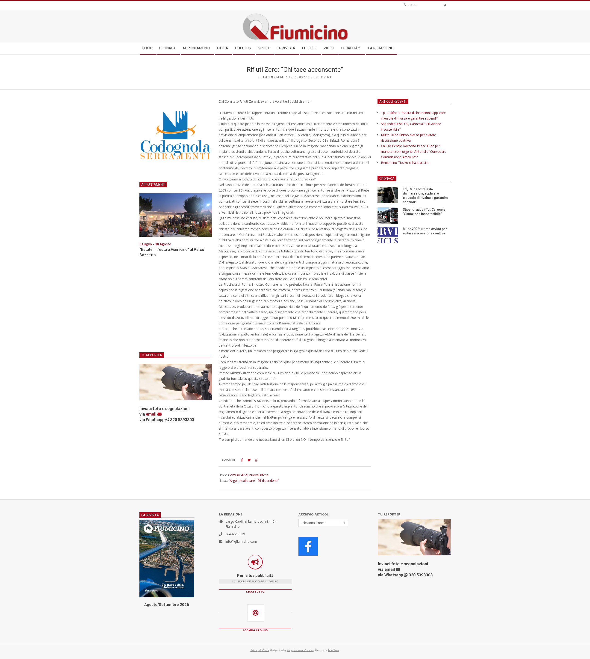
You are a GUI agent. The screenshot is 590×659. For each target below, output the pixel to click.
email (151, 414)
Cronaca (325, 77)
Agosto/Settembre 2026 (166, 604)
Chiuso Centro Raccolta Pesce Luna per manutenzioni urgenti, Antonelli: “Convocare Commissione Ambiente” (413, 151)
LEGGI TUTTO (255, 591)
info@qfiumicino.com (241, 541)
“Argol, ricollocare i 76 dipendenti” (254, 480)
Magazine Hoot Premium (300, 650)
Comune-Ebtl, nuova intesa (248, 475)
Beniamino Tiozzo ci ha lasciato (404, 162)
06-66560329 (235, 534)
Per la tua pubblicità (255, 575)
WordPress (333, 650)
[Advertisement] (175, 307)
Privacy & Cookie (260, 650)
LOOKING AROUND (255, 630)
